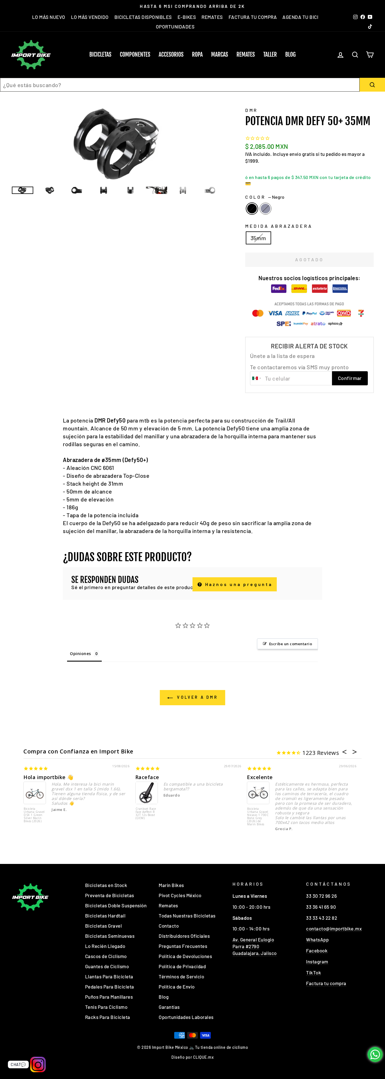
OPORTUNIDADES (175, 26)
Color (264, 197)
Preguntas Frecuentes (183, 946)
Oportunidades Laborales (186, 1017)
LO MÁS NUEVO (48, 17)
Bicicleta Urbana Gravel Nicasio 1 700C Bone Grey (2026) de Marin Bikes (258, 816)
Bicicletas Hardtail (105, 915)
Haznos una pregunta (238, 584)
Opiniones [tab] (80, 653)
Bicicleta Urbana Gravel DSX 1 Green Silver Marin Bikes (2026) (34, 815)
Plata (265, 208)
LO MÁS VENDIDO (90, 17)
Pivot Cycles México (180, 895)
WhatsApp (317, 939)
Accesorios (171, 54)
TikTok (313, 972)
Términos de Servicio (181, 976)
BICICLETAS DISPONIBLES (143, 17)
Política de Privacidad (182, 966)
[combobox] (180, 85)
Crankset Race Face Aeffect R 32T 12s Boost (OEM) (146, 813)
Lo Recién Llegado (105, 946)
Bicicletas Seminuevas (110, 936)
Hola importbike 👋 (48, 777)
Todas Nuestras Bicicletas (187, 915)
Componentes (135, 54)
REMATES (212, 17)
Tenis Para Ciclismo (106, 1007)
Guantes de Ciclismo (107, 966)
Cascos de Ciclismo (106, 956)
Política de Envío (177, 986)
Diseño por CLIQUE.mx (192, 1057)
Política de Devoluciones (185, 956)
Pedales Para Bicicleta (109, 986)
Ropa (197, 54)
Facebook (317, 950)
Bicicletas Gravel (103, 925)
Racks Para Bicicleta (107, 1017)
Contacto (169, 925)
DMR (251, 110)
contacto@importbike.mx (334, 928)
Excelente (260, 777)
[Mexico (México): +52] (256, 378)
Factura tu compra (326, 983)
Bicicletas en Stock (106, 885)
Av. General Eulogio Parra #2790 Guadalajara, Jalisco (255, 946)
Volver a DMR (196, 697)
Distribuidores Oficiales (184, 936)
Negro (252, 208)
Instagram (317, 961)
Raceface (147, 777)
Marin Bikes (171, 885)
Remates (245, 54)
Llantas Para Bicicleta (109, 976)
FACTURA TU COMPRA (253, 17)
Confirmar (350, 378)
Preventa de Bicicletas (109, 895)
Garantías (169, 1007)
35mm (258, 238)
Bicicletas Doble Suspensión (116, 905)
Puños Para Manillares (109, 997)
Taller (270, 54)
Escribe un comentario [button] (290, 643)
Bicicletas (100, 54)
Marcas (219, 54)
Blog (290, 54)
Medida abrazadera (279, 226)
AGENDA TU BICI (300, 17)
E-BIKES (187, 17)
